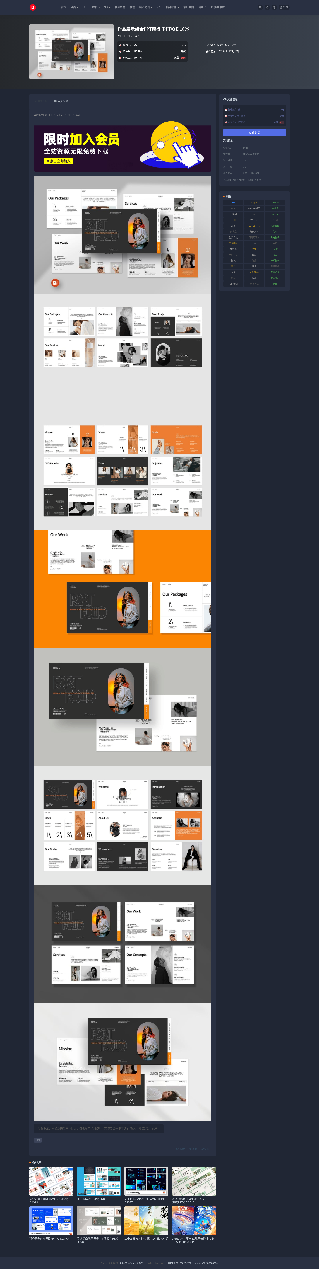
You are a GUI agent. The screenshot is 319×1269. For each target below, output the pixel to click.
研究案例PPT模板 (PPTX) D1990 (49, 1238)
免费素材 (219, 7)
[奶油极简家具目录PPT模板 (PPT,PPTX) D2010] (194, 1181)
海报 (194, 1149)
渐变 (233, 266)
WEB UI (254, 220)
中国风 (275, 220)
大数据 (233, 249)
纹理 (254, 278)
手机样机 (233, 255)
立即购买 (254, 132)
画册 (233, 272)
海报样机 (275, 261)
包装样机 (233, 237)
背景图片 (275, 278)
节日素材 (233, 284)
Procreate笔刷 (254, 208)
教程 (132, 7)
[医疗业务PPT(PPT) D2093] (99, 1181)
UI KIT (275, 214)
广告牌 (275, 249)
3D (233, 203)
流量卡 (202, 7)
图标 (254, 243)
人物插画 (275, 226)
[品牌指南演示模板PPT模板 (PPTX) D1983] (99, 1220)
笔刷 (233, 278)
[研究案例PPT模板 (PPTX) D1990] (51, 1220)
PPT (159, 7)
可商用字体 (254, 237)
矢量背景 (275, 272)
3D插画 (254, 203)
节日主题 (188, 7)
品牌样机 (233, 243)
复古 (275, 243)
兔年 (275, 232)
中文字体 (233, 226)
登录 (285, 7)
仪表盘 (233, 232)
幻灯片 (60, 115)
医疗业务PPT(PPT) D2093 (92, 1199)
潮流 (254, 266)
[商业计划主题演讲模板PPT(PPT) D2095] (51, 1181)
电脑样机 (275, 266)
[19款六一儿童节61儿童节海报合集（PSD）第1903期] (194, 1220)
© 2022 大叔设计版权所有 (133, 1263)
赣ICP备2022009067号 (179, 1263)
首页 (63, 7)
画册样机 (254, 272)
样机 (233, 261)
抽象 (254, 255)
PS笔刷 (233, 214)
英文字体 (254, 284)
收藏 (182, 1149)
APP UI (275, 203)
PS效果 (275, 208)
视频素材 (120, 7)
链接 (207, 1149)
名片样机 (275, 237)
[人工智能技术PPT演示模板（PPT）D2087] (146, 1181)
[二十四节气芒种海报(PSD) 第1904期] (146, 1220)
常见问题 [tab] (63, 101)
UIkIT (233, 220)
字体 (254, 249)
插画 (275, 255)
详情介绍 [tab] (42, 101)
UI (254, 214)
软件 (275, 284)
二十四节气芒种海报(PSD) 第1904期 (146, 1238)
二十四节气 (254, 226)
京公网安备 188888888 (206, 1263)
